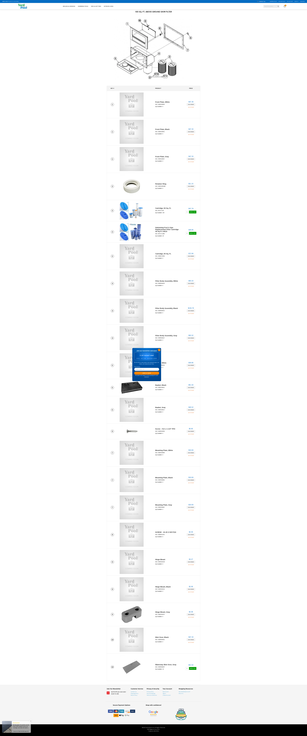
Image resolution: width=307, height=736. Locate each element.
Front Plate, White (162, 102)
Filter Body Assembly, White (166, 281)
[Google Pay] (127, 715)
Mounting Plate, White (164, 450)
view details (191, 104)
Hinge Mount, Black (163, 587)
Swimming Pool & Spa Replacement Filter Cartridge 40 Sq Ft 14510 (167, 229)
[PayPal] (132, 711)
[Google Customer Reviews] (153, 713)
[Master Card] (116, 711)
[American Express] (121, 711)
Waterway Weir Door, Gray (165, 665)
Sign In (296, 1)
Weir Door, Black (162, 637)
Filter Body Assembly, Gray (166, 335)
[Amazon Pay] (116, 715)
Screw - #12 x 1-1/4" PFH (165, 429)
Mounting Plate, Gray (163, 505)
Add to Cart (193, 212)
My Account (290, 1)
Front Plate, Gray (162, 156)
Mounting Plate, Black (164, 478)
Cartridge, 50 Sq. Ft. (163, 208)
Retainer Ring (160, 184)
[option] (55, 1)
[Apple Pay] (121, 715)
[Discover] (127, 711)
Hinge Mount (160, 559)
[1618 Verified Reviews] (153, 720)
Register (302, 1)
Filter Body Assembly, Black (166, 308)
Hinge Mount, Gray (162, 612)
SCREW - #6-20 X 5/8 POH (165, 532)
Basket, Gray (160, 407)
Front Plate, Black (162, 129)
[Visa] (110, 711)
